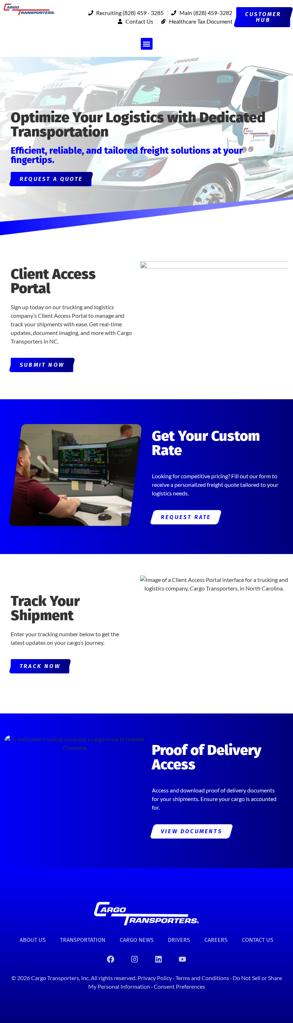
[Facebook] (110, 959)
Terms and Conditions (202, 977)
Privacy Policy (155, 977)
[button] (147, 44)
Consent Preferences (179, 986)
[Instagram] (134, 959)
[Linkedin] (158, 959)
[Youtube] (182, 959)
